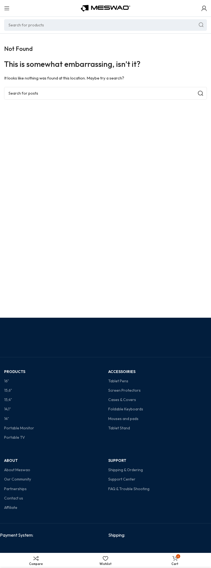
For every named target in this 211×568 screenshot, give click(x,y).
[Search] (201, 25)
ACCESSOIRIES (121, 371)
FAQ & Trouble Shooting (128, 488)
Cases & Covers (122, 399)
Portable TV (14, 437)
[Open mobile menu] (6, 8)
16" (6, 380)
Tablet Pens (118, 380)
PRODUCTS (14, 371)
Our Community (17, 479)
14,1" (7, 409)
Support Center (121, 479)
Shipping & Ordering (125, 469)
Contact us (13, 498)
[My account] (204, 8)
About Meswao (17, 469)
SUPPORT (117, 460)
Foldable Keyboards (125, 409)
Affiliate (10, 507)
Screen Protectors (124, 390)
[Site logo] (105, 7)
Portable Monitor (19, 428)
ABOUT (11, 460)
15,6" (8, 390)
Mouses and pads (123, 418)
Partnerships (15, 488)
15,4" (8, 399)
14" (6, 418)
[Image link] (41, 547)
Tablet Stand (119, 428)
